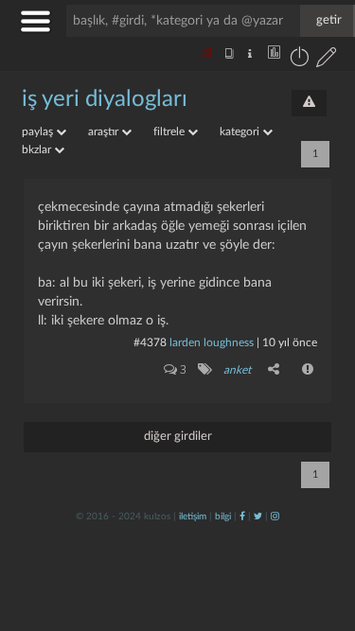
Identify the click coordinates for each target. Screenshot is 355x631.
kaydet (300, 410)
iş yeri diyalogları (104, 99)
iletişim (192, 516)
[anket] (204, 369)
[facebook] (242, 516)
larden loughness (211, 342)
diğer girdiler (178, 436)
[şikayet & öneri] (309, 103)
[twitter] (258, 516)
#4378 (150, 342)
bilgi (223, 516)
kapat (236, 410)
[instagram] (275, 516)
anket (237, 370)
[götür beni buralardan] (322, 534)
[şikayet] (308, 369)
